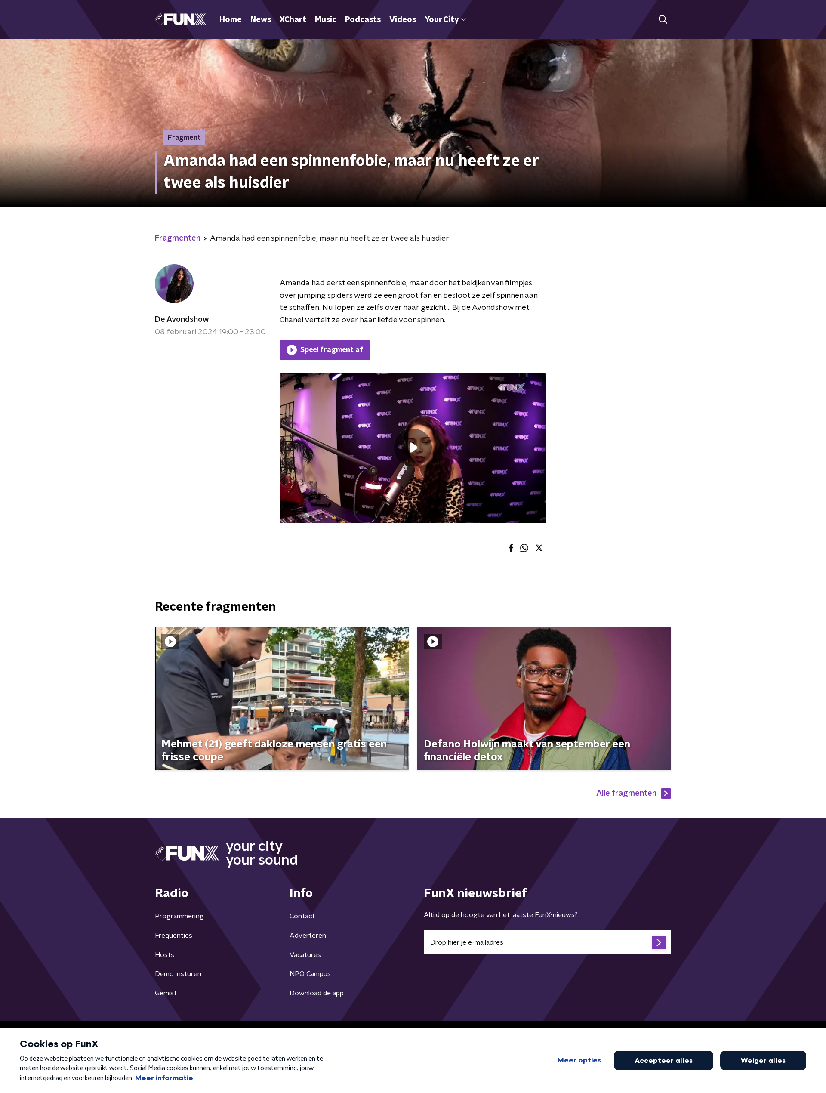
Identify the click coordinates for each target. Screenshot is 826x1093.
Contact (302, 916)
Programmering (179, 916)
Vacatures (305, 954)
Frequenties (173, 935)
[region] (413, 448)
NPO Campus (310, 973)
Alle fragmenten (626, 793)
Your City (442, 20)
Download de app (317, 993)
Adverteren (308, 935)
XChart (293, 20)
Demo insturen (178, 973)
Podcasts (363, 20)
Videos (402, 20)
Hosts (164, 954)
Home (230, 20)
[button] (662, 20)
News (260, 20)
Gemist (166, 993)
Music (325, 20)
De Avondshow (182, 320)
